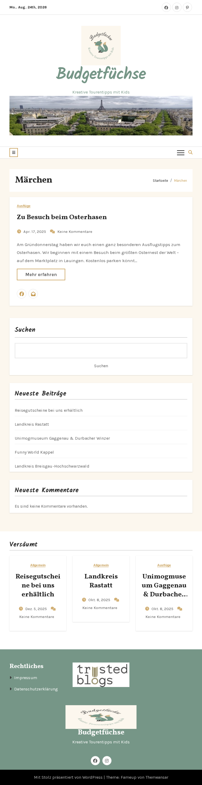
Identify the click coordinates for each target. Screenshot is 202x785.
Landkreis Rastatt (32, 424)
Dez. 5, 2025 (36, 608)
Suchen (25, 330)
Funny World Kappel (34, 452)
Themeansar (156, 777)
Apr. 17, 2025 (35, 231)
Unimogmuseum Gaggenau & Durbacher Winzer (62, 438)
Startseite (160, 181)
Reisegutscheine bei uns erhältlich (49, 410)
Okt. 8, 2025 (99, 599)
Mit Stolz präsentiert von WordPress (69, 777)
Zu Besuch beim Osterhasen (62, 217)
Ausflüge (24, 206)
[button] (13, 152)
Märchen (180, 181)
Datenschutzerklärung (36, 688)
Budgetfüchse (101, 74)
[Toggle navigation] (181, 152)
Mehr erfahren (41, 274)
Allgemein (38, 565)
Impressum (25, 677)
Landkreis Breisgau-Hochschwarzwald (52, 466)
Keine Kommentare (74, 231)
